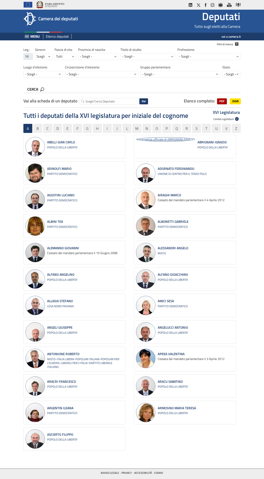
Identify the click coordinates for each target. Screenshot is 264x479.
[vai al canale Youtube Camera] (229, 4)
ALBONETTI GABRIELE (173, 221)
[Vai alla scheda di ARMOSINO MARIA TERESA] (145, 412)
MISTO (162, 253)
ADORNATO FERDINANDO (176, 168)
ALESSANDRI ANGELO (173, 248)
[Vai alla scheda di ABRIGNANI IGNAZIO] (165, 139)
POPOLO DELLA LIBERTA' (62, 147)
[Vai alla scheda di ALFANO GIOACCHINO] (145, 279)
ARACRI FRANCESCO (61, 381)
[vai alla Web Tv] (220, 4)
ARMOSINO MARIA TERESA (177, 408)
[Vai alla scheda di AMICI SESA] (145, 305)
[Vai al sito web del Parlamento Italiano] (50, 4)
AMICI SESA (166, 301)
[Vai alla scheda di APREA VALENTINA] (145, 358)
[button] (222, 101)
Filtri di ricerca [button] (227, 44)
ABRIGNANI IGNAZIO (212, 142)
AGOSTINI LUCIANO (60, 195)
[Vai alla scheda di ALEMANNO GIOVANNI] (35, 252)
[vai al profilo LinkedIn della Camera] (191, 4)
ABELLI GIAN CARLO (61, 142)
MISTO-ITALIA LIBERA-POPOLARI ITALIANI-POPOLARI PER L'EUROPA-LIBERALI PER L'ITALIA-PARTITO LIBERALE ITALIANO (83, 363)
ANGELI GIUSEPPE (59, 327)
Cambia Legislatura (223, 119)
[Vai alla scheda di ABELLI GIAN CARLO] (35, 146)
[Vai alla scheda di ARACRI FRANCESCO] (35, 386)
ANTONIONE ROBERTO (63, 354)
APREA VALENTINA (171, 354)
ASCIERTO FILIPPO (60, 434)
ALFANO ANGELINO (60, 274)
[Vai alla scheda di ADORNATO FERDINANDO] (145, 173)
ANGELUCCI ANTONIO (173, 327)
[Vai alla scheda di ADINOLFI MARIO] (35, 173)
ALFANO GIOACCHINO (173, 274)
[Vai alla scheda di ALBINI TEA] (35, 226)
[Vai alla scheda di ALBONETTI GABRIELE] (145, 226)
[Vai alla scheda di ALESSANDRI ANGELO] (145, 252)
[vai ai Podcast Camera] (237, 4)
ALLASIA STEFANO (60, 301)
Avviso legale (110, 473)
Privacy (127, 473)
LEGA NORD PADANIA (60, 306)
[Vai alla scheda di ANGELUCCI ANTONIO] (145, 332)
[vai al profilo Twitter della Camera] (198, 4)
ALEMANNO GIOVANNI (63, 248)
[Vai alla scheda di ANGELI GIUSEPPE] (35, 332)
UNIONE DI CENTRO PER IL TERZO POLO (182, 174)
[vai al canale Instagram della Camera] (212, 4)
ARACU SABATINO (170, 381)
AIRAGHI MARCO (169, 195)
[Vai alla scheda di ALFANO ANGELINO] (35, 279)
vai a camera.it (231, 36)
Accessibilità (143, 473)
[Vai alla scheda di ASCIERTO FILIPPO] (35, 439)
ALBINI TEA (55, 221)
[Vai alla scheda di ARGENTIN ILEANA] (35, 412)
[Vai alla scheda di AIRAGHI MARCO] (145, 199)
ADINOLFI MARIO (59, 168)
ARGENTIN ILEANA (60, 408)
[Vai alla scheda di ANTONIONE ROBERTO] (35, 358)
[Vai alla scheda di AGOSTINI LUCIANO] (35, 199)
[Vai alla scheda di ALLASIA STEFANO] (35, 305)
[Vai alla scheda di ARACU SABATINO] (145, 386)
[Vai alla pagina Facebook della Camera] (205, 4)
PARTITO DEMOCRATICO (62, 174)
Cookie (158, 473)
